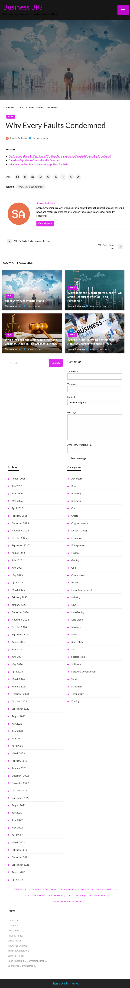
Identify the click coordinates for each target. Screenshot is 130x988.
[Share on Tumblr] (63, 177)
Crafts (74, 515)
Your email (72, 384)
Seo (73, 649)
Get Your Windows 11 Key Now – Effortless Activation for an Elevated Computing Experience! (60, 156)
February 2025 (19, 597)
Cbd (73, 508)
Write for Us (86, 889)
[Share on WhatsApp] (40, 177)
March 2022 (18, 842)
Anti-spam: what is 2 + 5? (79, 444)
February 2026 (19, 515)
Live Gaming (77, 612)
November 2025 (20, 530)
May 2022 (17, 827)
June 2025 (17, 567)
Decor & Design (79, 530)
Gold (73, 567)
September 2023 (20, 708)
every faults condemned (30, 186)
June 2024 (17, 656)
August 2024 (19, 641)
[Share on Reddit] (55, 177)
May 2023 (17, 738)
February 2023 (19, 760)
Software (76, 664)
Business (76, 500)
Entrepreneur (78, 545)
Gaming (75, 560)
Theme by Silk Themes (65, 983)
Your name (72, 371)
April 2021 (17, 879)
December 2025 (20, 523)
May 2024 (17, 664)
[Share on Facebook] (17, 177)
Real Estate (77, 641)
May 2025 (17, 575)
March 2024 (18, 679)
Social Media (78, 656)
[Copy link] (78, 177)
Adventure (76, 478)
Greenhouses (78, 575)
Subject (71, 397)
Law (73, 604)
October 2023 (19, 701)
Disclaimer (51, 889)
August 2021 (19, 872)
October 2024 (19, 627)
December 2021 (20, 857)
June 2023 (17, 731)
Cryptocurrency (79, 523)
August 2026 (19, 478)
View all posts (45, 223)
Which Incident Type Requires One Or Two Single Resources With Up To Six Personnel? (94, 296)
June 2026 (17, 493)
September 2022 (20, 797)
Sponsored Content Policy (67, 901)
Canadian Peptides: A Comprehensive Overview (34, 160)
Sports (74, 679)
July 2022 (17, 812)
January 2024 (19, 686)
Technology (77, 693)
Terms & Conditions (34, 895)
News (22, 107)
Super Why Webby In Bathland (24, 300)
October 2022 (19, 790)
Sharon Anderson (19, 138)
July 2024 (17, 649)
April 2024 (17, 671)
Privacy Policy (68, 889)
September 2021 (20, 864)
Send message (78, 458)
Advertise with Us (107, 889)
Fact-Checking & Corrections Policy (88, 895)
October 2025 (19, 538)
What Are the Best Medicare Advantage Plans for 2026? (39, 164)
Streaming (76, 686)
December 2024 (20, 612)
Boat (74, 486)
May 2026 (17, 500)
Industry (75, 597)
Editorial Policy (56, 895)
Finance (75, 552)
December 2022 (20, 775)
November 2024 (20, 619)
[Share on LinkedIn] (33, 177)
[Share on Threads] (71, 177)
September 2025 (20, 545)
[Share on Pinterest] (48, 177)
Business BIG (23, 7)
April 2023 (17, 745)
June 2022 (17, 820)
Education (76, 538)
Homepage (10, 107)
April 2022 (17, 834)
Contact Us (20, 889)
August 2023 (19, 716)
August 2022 (19, 805)
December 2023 (20, 693)
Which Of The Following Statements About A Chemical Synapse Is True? (90, 341)
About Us (36, 889)
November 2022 (20, 782)
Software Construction (83, 671)
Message (71, 412)
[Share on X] (25, 177)
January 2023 (19, 768)
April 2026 (17, 508)
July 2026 (17, 486)
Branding (76, 493)
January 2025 (19, 604)
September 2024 (20, 634)
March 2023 (18, 753)
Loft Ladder (77, 619)
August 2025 (19, 552)
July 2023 (17, 723)
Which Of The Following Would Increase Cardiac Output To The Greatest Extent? (31, 341)
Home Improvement (81, 589)
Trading (75, 701)
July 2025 (17, 560)
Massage (76, 627)
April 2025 (17, 582)
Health (74, 582)
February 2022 (19, 849)
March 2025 (18, 589)
